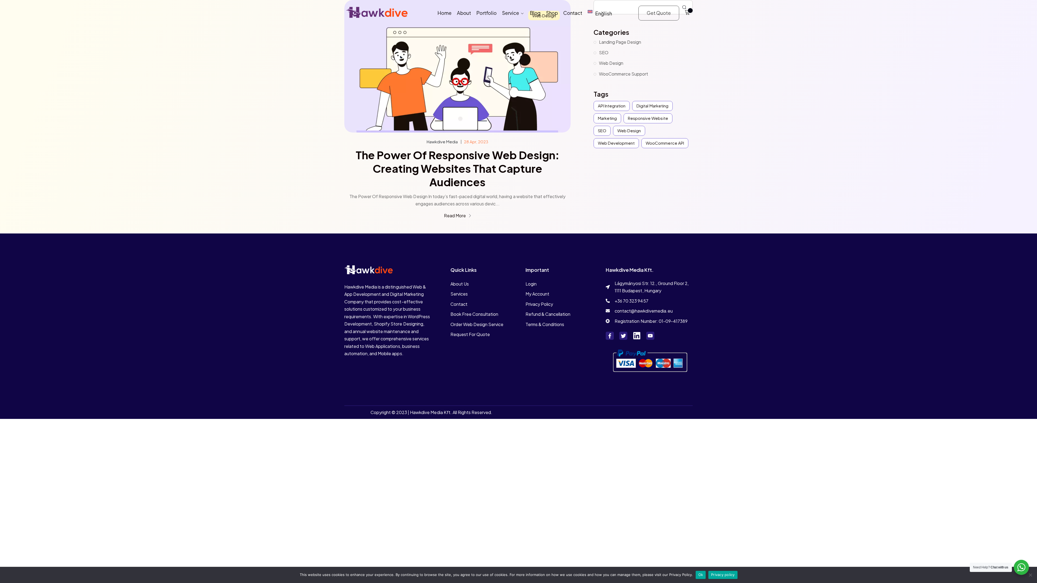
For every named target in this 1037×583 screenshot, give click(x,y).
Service (510, 13)
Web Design (611, 63)
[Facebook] (610, 336)
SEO (603, 52)
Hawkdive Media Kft (430, 412)
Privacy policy (723, 574)
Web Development (616, 142)
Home (444, 13)
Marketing (607, 118)
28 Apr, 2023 (476, 141)
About (464, 13)
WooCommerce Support (623, 74)
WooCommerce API (665, 142)
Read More (455, 215)
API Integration (611, 105)
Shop (552, 13)
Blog (535, 13)
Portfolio (486, 13)
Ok (700, 574)
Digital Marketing (652, 105)
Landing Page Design (620, 42)
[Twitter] (623, 336)
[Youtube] (650, 336)
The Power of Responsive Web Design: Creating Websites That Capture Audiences (457, 168)
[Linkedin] (637, 336)
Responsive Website (648, 118)
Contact (572, 13)
